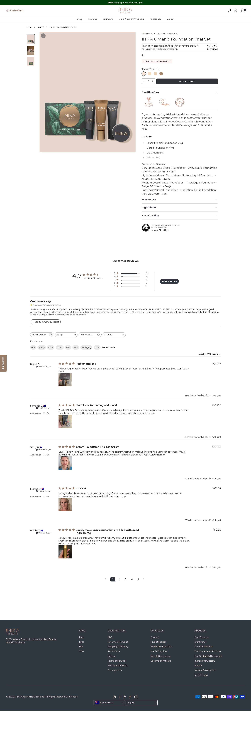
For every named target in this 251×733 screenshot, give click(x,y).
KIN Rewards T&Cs (117, 665)
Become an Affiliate (160, 661)
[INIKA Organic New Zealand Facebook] (119, 697)
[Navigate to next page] (144, 578)
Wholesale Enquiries (161, 646)
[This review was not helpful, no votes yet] (218, 395)
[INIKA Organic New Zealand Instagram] (114, 697)
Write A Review (169, 281)
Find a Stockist (158, 642)
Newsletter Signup (160, 656)
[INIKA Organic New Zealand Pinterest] (125, 697)
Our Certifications (203, 646)
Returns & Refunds (118, 642)
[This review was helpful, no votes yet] (213, 395)
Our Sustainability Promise (208, 656)
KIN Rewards (17, 10)
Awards (198, 665)
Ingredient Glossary (204, 661)
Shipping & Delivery (118, 646)
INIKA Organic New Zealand (29, 697)
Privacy (111, 656)
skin (68, 347)
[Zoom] (43, 35)
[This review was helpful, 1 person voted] (213, 478)
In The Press (201, 675)
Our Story (199, 642)
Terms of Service (116, 661)
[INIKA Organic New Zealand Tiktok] (130, 697)
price (97, 347)
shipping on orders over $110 (125, 2)
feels (76, 347)
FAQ (110, 637)
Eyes (81, 642)
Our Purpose (201, 637)
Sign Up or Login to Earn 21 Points (161, 33)
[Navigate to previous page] (106, 578)
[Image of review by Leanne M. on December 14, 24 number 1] (65, 504)
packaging (86, 347)
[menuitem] (79, 19)
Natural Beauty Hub (205, 670)
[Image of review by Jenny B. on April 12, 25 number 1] (65, 463)
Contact (154, 637)
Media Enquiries (158, 651)
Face (81, 637)
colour (60, 347)
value (50, 347)
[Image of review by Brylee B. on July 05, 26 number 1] (65, 379)
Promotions (114, 651)
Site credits (71, 697)
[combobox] (66, 334)
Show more (108, 347)
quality (42, 347)
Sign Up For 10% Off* (156, 61)
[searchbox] (39, 335)
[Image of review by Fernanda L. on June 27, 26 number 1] (65, 421)
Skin (81, 651)
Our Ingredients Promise (207, 651)
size (33, 347)
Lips (81, 646)
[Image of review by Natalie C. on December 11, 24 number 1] (65, 551)
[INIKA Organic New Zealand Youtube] (136, 697)
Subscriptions (115, 670)
